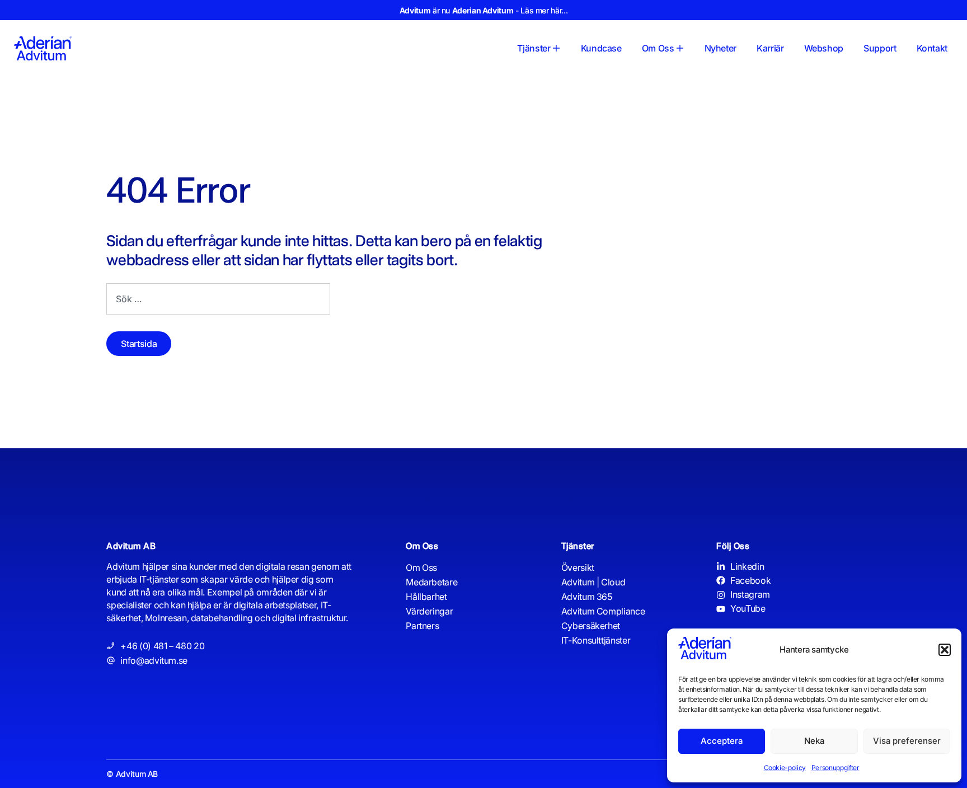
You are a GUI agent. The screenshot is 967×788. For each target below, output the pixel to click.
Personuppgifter (835, 767)
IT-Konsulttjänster (596, 640)
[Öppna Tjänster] (556, 48)
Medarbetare (431, 582)
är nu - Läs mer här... (483, 10)
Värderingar (429, 611)
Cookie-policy (785, 767)
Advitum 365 (586, 596)
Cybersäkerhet (590, 625)
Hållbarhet (426, 596)
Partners (422, 625)
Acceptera (722, 740)
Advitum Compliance (603, 611)
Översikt (577, 567)
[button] (944, 649)
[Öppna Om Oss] (679, 48)
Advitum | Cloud (593, 582)
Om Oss (421, 567)
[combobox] (218, 299)
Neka (814, 740)
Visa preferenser (907, 740)
